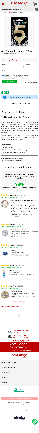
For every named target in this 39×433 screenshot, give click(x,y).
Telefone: (27, 64)
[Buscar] (36, 9)
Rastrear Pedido (11, 362)
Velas (27, 12)
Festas (22, 12)
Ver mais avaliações (19, 301)
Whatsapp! (20, 158)
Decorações (14, 12)
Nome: (4, 64)
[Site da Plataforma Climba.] (19, 417)
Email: (4, 70)
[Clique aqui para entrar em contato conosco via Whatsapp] (35, 422)
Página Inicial (5, 12)
